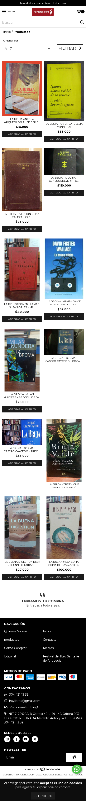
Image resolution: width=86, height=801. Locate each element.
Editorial (10, 656)
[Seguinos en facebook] (16, 739)
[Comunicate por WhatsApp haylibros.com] (77, 769)
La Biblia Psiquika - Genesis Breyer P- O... (64, 179)
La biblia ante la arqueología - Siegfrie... (22, 120)
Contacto (50, 640)
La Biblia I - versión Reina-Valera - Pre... (22, 215)
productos (11, 640)
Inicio (7, 32)
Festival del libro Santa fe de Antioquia (61, 658)
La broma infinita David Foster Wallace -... (64, 303)
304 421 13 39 (19, 694)
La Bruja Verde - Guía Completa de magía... (64, 486)
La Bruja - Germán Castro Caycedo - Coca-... (64, 359)
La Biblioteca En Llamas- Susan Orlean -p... (22, 305)
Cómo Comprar (15, 648)
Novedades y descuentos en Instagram (43, 3)
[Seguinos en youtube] (26, 739)
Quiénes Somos (15, 631)
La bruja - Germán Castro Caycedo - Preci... (22, 449)
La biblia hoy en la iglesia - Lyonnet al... (64, 125)
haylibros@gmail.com (24, 701)
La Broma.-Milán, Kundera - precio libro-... (22, 396)
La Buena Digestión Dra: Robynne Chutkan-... (22, 563)
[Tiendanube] (43, 770)
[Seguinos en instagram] (7, 739)
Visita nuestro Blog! (24, 707)
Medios (48, 648)
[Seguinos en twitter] (35, 739)
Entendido (43, 795)
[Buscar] (82, 22)
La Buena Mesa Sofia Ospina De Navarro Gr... (64, 563)
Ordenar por (10, 40)
